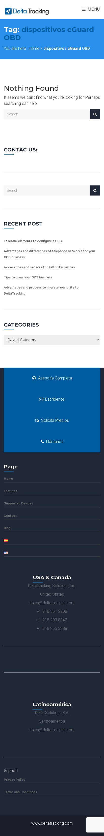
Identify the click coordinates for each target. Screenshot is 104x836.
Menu (93, 9)
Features (10, 491)
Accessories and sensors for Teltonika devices (39, 267)
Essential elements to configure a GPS (33, 241)
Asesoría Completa (55, 378)
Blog (7, 528)
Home (34, 48)
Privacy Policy (14, 780)
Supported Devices (18, 503)
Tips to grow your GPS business (28, 277)
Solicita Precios (55, 420)
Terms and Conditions (20, 792)
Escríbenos (55, 399)
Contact (10, 516)
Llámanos (54, 441)
